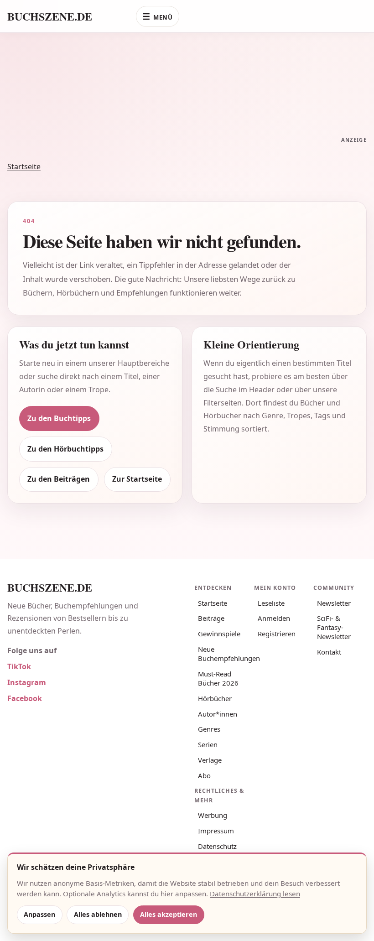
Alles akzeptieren (168, 914)
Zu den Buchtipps (59, 418)
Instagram (26, 682)
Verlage (210, 759)
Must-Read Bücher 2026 (218, 678)
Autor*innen (217, 713)
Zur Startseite (137, 479)
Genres (209, 728)
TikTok (19, 666)
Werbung (212, 815)
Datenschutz (217, 846)
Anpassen (39, 914)
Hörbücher (215, 698)
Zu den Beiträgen (58, 479)
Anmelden (274, 618)
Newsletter (334, 603)
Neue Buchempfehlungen (223, 654)
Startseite (24, 166)
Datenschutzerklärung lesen (255, 893)
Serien (208, 744)
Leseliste (271, 603)
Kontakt (329, 651)
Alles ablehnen (98, 914)
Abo (204, 775)
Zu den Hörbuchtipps (65, 449)
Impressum (216, 830)
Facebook (24, 698)
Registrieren (277, 633)
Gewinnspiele (219, 633)
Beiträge (211, 618)
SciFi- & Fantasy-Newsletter (334, 627)
